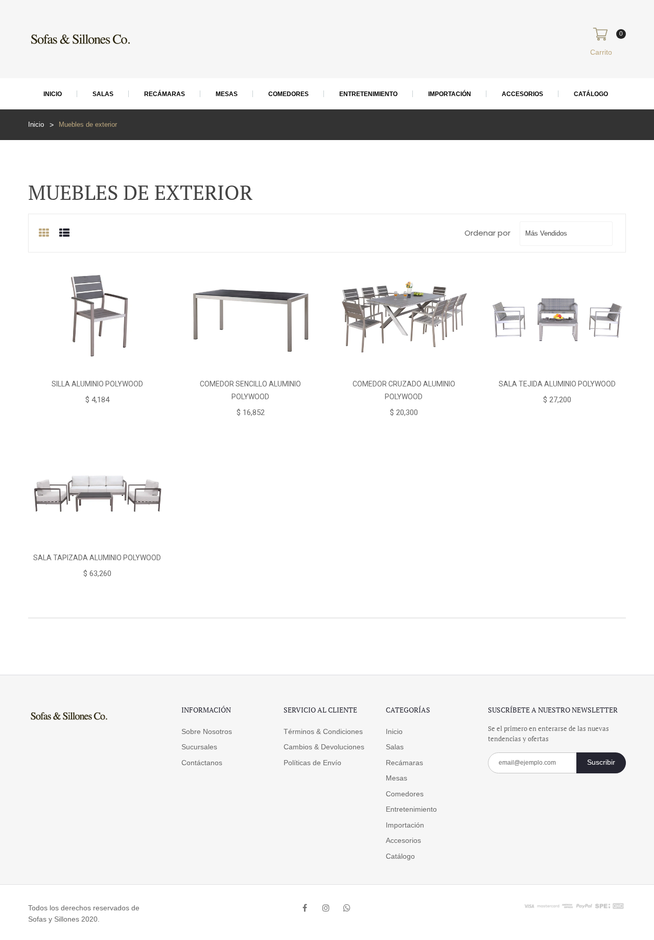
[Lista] (64, 233)
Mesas (227, 94)
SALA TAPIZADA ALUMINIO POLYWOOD (97, 558)
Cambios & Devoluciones (324, 747)
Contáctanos (201, 763)
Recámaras (164, 94)
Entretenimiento (368, 94)
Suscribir (601, 762)
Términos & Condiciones (323, 731)
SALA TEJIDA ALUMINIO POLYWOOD (557, 384)
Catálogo (591, 94)
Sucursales (199, 747)
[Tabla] (44, 233)
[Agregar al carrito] (51, 362)
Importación (449, 94)
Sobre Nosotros (206, 731)
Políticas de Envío (312, 763)
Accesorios (522, 94)
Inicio (52, 94)
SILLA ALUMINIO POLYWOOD (97, 384)
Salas (102, 94)
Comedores (288, 94)
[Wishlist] (97, 362)
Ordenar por (487, 232)
